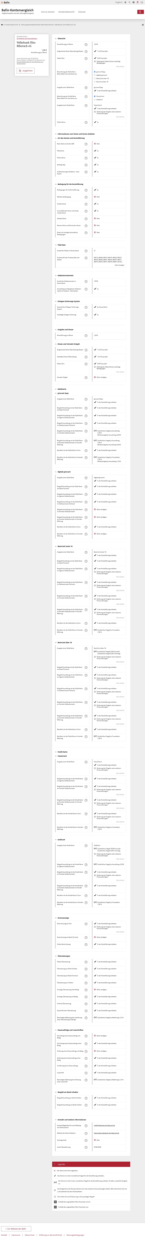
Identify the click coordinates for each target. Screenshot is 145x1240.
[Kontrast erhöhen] (125, 2)
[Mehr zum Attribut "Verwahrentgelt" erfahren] (86, 377)
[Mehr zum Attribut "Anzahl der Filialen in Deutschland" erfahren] (86, 251)
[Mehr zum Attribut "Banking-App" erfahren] (86, 165)
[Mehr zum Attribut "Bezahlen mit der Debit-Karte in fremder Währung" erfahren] (86, 457)
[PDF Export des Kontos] (143, 25)
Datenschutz (30, 1235)
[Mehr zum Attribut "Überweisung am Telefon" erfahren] (86, 983)
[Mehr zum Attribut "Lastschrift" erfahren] (86, 1073)
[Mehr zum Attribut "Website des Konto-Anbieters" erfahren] (86, 1133)
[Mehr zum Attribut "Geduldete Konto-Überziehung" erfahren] (86, 357)
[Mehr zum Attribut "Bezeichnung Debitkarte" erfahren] (86, 72)
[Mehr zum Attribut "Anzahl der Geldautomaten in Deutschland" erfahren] (86, 281)
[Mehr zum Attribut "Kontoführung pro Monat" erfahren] (86, 44)
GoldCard (99, 100)
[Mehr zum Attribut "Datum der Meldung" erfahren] (86, 1147)
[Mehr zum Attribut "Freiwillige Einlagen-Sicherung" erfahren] (86, 315)
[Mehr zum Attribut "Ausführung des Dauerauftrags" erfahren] (86, 1066)
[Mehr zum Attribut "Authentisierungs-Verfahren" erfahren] (86, 172)
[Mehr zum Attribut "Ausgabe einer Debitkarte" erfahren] (86, 87)
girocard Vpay (100, 72)
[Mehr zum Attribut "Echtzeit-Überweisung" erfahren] (86, 1004)
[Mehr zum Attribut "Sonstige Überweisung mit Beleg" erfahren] (86, 997)
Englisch (119, 2)
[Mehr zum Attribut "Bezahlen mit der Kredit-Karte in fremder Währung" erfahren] (86, 827)
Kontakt (4, 1235)
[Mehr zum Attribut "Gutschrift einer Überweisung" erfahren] (86, 1011)
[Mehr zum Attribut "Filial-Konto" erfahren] (86, 151)
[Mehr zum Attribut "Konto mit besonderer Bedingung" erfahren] (86, 190)
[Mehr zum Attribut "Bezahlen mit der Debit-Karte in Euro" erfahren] (86, 450)
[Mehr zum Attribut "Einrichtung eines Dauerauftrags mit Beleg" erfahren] (86, 1036)
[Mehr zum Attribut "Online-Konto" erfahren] (86, 122)
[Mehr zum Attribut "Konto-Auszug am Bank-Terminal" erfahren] (86, 937)
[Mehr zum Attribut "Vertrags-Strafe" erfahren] (86, 1140)
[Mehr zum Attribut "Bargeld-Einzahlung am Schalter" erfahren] (86, 1098)
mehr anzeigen (119, 265)
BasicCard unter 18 (102, 78)
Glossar (82, 11)
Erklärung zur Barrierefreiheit (50, 1235)
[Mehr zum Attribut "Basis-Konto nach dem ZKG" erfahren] (86, 144)
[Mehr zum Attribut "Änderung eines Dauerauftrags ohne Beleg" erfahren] (86, 1058)
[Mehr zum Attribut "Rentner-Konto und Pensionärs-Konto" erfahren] (86, 225)
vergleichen (28, 70)
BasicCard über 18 (102, 82)
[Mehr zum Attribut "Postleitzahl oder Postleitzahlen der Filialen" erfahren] (86, 258)
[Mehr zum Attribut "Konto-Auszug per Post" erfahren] (86, 924)
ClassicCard (100, 96)
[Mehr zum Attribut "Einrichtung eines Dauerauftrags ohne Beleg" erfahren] (86, 1043)
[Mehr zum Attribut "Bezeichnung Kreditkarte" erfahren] (86, 96)
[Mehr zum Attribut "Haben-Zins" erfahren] (86, 58)
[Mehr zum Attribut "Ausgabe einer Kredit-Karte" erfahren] (86, 105)
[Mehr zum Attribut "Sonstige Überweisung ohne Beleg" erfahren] (86, 990)
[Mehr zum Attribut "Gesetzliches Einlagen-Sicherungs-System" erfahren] (86, 307)
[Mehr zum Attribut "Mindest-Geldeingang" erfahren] (86, 197)
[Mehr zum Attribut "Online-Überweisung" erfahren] (86, 962)
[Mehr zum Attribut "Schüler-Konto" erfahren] (86, 204)
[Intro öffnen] (142, 2)
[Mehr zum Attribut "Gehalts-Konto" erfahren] (86, 218)
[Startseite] (2, 24)
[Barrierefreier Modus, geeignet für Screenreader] (133, 2)
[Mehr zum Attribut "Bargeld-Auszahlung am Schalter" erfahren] (86, 1105)
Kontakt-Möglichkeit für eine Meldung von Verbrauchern (30, 63)
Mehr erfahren (120, 66)
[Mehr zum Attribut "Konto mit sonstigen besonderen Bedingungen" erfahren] (86, 232)
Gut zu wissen (48, 11)
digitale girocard (101, 75)
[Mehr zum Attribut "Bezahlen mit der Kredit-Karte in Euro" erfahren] (86, 814)
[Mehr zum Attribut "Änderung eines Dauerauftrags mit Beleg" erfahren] (86, 1051)
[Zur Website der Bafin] (5, 2)
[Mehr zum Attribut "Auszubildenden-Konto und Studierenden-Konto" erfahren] (86, 211)
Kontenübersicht (66, 11)
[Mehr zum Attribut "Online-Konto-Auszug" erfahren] (86, 944)
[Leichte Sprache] (138, 2)
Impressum (16, 1235)
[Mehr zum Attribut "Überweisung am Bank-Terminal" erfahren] (86, 976)
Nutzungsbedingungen (75, 1235)
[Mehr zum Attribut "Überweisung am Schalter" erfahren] (86, 969)
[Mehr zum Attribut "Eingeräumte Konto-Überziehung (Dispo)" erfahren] (86, 51)
